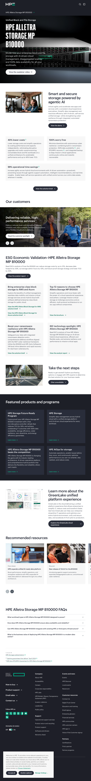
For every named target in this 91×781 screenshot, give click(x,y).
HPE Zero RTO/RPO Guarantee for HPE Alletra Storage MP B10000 (28, 661)
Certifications (66, 743)
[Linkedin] (7, 713)
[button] (80, 4)
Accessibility (39, 681)
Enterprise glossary (68, 714)
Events (64, 677)
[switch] (9, 729)
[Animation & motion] (10, 730)
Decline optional (26, 773)
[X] (10, 713)
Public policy (39, 709)
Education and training (70, 706)
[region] (45, 227)
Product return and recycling (44, 723)
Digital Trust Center (68, 703)
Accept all (11, 773)
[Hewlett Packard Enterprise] (10, 4)
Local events (66, 685)
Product (13, 690)
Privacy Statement (24, 768)
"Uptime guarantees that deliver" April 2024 (21, 658)
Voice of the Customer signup (72, 732)
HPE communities (68, 721)
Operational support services (45, 720)
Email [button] (10, 695)
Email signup (66, 710)
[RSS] (7, 717)
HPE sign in (66, 729)
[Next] (12, 243)
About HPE (38, 677)
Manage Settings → (41, 773)
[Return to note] (25, 654)
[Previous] (7, 243)
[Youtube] (25, 713)
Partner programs (68, 750)
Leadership (39, 706)
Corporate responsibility (43, 689)
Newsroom (66, 689)
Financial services (68, 717)
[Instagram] (14, 713)
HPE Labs (38, 692)
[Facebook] (22, 713)
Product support (40, 727)
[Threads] (18, 713)
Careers (37, 685)
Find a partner (67, 746)
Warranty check (40, 735)
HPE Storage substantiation (15, 655)
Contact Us (66, 699)
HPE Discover (66, 681)
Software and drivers (42, 731)
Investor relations (41, 702)
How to (10, 684)
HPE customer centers (69, 725)
